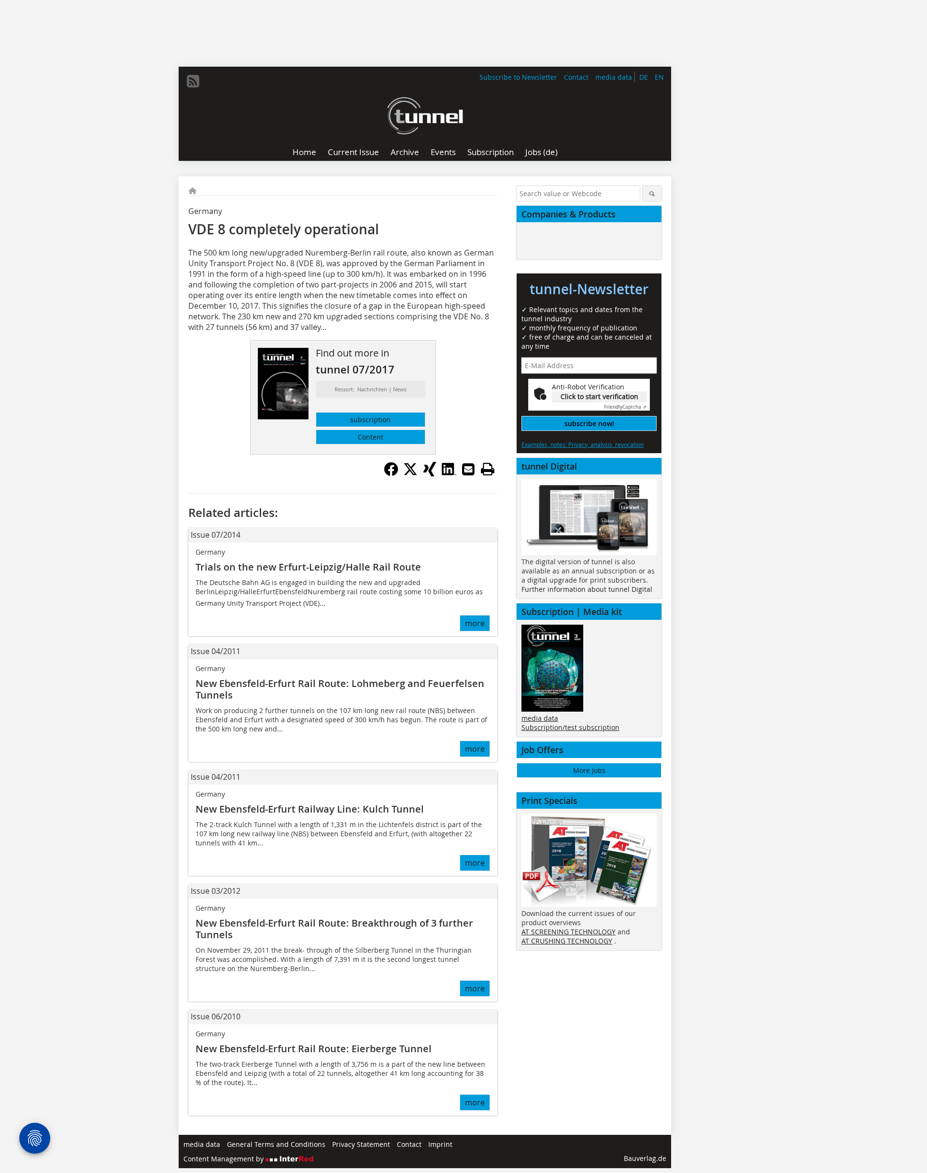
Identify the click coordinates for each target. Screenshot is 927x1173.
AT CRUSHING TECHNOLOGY (566, 940)
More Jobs (589, 770)
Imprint (440, 1144)
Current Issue (353, 151)
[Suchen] (652, 193)
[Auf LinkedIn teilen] (449, 473)
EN (659, 77)
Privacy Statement (361, 1144)
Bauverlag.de (645, 1158)
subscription (370, 419)
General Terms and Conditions (276, 1144)
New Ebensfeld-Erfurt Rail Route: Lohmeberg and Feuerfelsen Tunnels (340, 689)
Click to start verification (599, 396)
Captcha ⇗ (625, 407)
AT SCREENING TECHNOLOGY (568, 931)
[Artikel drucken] (487, 469)
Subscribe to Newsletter (518, 77)
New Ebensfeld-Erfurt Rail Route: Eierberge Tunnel (314, 1048)
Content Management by (224, 1158)
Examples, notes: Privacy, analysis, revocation (582, 444)
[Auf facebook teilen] (391, 473)
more (475, 623)
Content (370, 437)
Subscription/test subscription (570, 727)
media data (613, 77)
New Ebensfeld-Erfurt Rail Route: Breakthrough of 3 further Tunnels (334, 928)
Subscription (490, 151)
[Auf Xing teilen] (429, 473)
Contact (576, 77)
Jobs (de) (541, 151)
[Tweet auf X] (410, 473)
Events (443, 151)
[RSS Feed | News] (193, 81)
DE (643, 77)
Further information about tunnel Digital (586, 589)
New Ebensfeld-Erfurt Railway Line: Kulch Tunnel (310, 808)
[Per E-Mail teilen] (468, 469)
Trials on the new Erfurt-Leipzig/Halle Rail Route (308, 566)
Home (304, 151)
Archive (405, 151)
